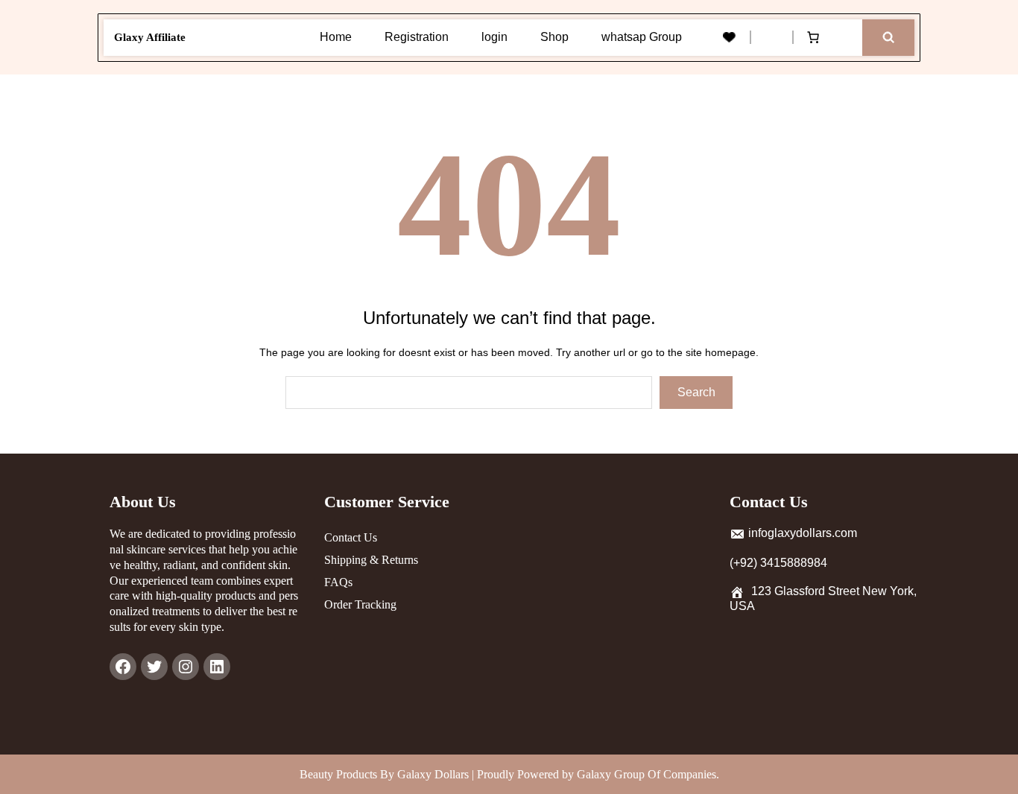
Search (696, 392)
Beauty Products (340, 774)
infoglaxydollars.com (802, 533)
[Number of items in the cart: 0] (813, 37)
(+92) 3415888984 (778, 562)
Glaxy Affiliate (150, 37)
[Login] (771, 37)
